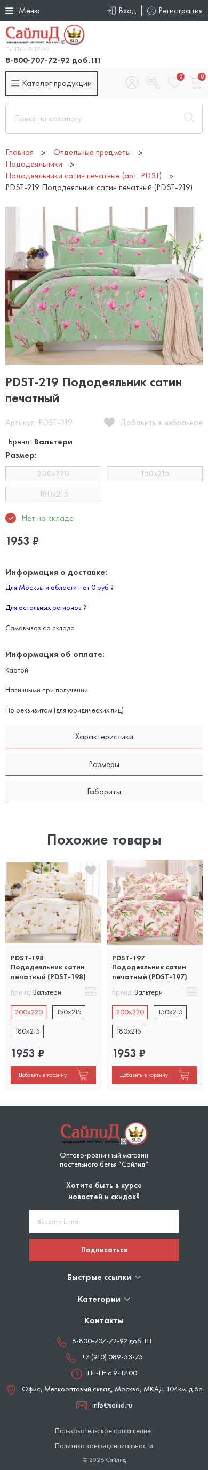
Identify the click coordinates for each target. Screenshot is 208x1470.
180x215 (53, 493)
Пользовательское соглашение (103, 1430)
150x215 (155, 473)
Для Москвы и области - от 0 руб (59, 587)
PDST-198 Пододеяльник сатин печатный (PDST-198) (48, 967)
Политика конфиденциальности (104, 1445)
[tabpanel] (53, 975)
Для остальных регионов (45, 607)
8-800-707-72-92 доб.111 (53, 60)
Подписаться (104, 1249)
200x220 (53, 473)
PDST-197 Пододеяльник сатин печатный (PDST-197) (149, 967)
